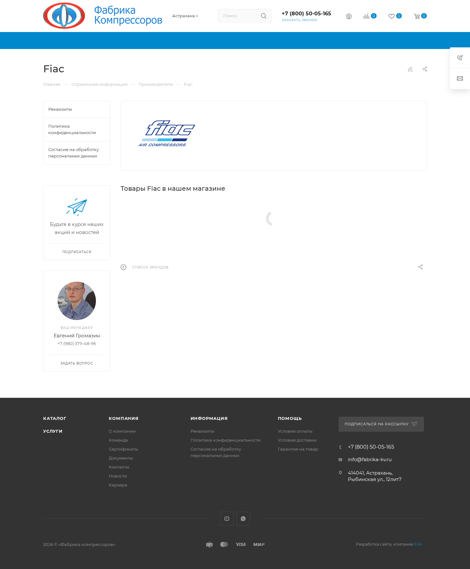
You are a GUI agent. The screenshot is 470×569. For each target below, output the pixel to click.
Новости (118, 475)
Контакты (119, 466)
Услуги (53, 431)
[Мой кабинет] (349, 17)
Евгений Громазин (77, 336)
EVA (418, 544)
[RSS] (410, 69)
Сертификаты (123, 449)
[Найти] (263, 15)
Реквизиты (202, 431)
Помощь (290, 418)
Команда (118, 440)
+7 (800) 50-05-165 (306, 14)
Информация (209, 418)
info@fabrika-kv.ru (370, 459)
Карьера (118, 484)
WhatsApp (243, 518)
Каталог (55, 418)
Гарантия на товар (298, 449)
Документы (121, 458)
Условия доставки (297, 440)
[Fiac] (167, 133)
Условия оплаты (295, 431)
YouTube (227, 518)
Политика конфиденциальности (226, 440)
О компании (122, 431)
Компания (123, 418)
